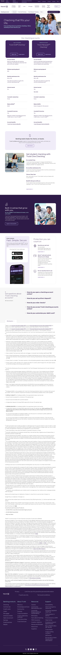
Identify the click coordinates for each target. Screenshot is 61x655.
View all (14, 12)
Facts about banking (37, 618)
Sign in (57, 6)
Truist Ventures (21, 621)
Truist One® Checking (22, 12)
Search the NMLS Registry (39, 548)
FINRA (36, 533)
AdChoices (48, 635)
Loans (5, 611)
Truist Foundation (22, 613)
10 (32, 177)
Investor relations (36, 622)
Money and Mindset (37, 624)
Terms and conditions (43, 595)
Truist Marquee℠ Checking (33, 12)
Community (20, 609)
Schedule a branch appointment (50, 622)
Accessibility (49, 604)
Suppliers (34, 629)
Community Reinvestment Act (36, 607)
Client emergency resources (50, 607)
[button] (14, 6)
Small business (7, 622)
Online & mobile (8, 615)
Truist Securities (22, 619)
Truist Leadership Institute (22, 616)
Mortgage (6, 613)
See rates (36, 91)
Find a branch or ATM (51, 618)
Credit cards (6, 609)
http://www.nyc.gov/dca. (35, 578)
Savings (5, 620)
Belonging (34, 615)
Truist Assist (49, 629)
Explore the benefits (12, 224)
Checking (6, 604)
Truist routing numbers (49, 632)
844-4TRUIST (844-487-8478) (51, 626)
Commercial (6, 607)
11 (30, 183)
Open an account (8, 618)
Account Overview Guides (17, 328)
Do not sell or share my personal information (50, 639)
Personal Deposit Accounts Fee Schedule (39, 328)
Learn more (21, 55)
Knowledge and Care (23, 607)
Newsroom (34, 626)
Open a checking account (54, 12)
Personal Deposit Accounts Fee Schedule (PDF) (41, 325)
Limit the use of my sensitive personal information (39, 591)
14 (41, 254)
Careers (33, 604)
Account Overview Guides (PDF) (18, 325)
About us (19, 604)
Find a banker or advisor (50, 614)
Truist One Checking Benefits (14, 124)
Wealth (5, 624)
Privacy (17, 591)
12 (23, 242)
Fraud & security (23, 595)
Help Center (48, 620)
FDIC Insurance (35, 620)
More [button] (42, 12)
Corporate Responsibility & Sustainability (36, 612)
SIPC (45, 543)
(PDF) (24, 328)
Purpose (19, 611)
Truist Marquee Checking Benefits (41, 124)
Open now (15, 55)
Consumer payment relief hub (51, 611)
